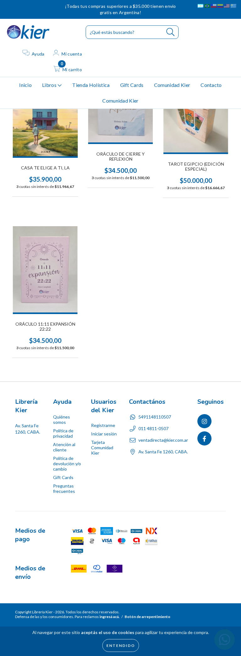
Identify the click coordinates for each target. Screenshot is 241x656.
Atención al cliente (64, 447)
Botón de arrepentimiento (147, 616)
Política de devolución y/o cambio (67, 464)
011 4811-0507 (153, 428)
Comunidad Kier (172, 85)
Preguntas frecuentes (64, 488)
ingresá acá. (109, 616)
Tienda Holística (91, 85)
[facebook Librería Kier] (18, 6)
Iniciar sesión (104, 433)
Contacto (211, 85)
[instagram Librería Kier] (9, 6)
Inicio (25, 85)
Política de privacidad (63, 433)
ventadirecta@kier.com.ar (163, 440)
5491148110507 (154, 416)
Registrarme (103, 425)
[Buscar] (170, 32)
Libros (49, 85)
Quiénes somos (61, 419)
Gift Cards (132, 85)
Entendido (120, 645)
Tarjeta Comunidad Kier (102, 448)
